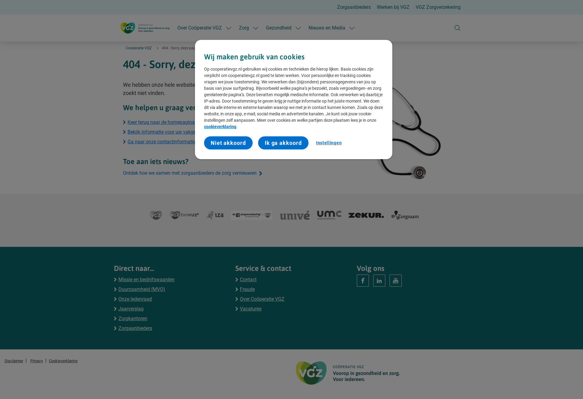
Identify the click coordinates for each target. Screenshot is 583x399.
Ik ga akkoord (283, 143)
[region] (293, 99)
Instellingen (329, 142)
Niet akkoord (228, 143)
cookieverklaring (220, 126)
